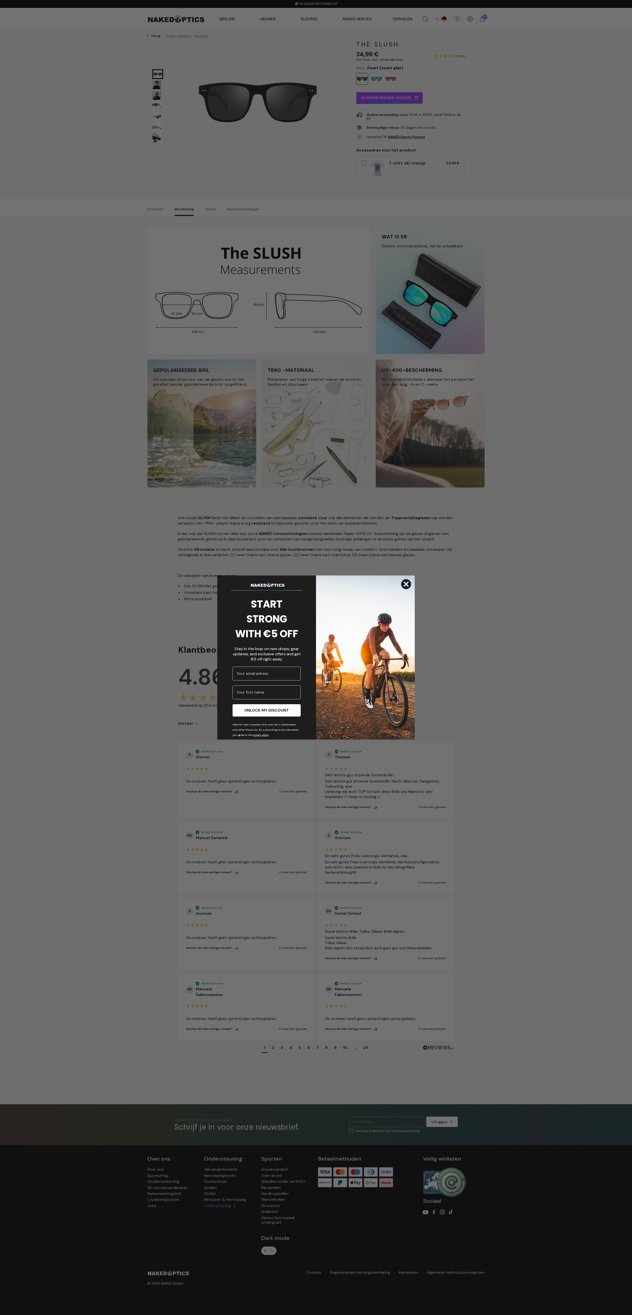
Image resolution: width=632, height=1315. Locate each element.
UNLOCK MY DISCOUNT (266, 710)
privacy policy (261, 735)
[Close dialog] (406, 584)
